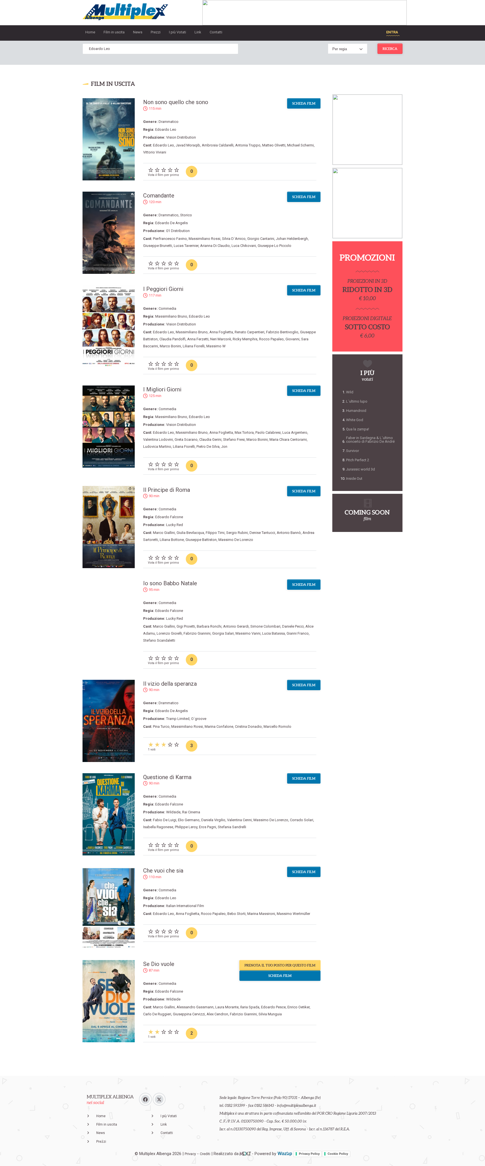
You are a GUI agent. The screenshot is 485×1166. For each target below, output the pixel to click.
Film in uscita (114, 32)
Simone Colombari (265, 626)
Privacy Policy (309, 1154)
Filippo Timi (215, 533)
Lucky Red (174, 525)
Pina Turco (161, 726)
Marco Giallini (164, 533)
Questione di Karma (167, 777)
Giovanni (292, 339)
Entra (392, 32)
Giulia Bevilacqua (190, 533)
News (137, 32)
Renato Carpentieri (249, 332)
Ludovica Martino (157, 446)
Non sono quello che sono (175, 102)
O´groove (198, 719)
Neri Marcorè (220, 339)
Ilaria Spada (249, 1007)
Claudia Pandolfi (172, 339)
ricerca (390, 49)
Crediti (205, 1154)
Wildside (173, 812)
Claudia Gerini (210, 439)
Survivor (352, 451)
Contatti (216, 32)
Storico (186, 215)
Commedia (167, 308)
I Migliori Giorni (162, 389)
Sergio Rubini (237, 533)
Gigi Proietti (186, 626)
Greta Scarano (186, 439)
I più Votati (177, 32)
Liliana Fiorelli (194, 346)
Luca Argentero (294, 432)
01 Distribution (178, 231)
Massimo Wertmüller (293, 914)
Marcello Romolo (277, 726)
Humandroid (356, 410)
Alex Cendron (217, 1014)
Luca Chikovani (244, 246)
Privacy (190, 1154)
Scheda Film (303, 103)
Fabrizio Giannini (197, 633)
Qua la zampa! (357, 429)
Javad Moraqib (188, 145)
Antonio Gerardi (236, 626)
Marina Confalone (219, 726)
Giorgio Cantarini (260, 239)
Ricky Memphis (245, 339)
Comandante (158, 195)
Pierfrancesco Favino (170, 239)
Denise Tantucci (262, 533)
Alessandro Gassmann (195, 1007)
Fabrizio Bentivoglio (282, 332)
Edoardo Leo (165, 129)
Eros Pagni (207, 827)
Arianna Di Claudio (215, 246)
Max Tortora (244, 432)
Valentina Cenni (239, 820)
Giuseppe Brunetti (157, 246)
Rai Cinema (191, 812)
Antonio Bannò (289, 533)
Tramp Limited (177, 719)
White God (354, 420)
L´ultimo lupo (356, 401)
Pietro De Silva (207, 446)
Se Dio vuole (158, 964)
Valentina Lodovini (158, 439)
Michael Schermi (300, 145)
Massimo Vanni (247, 633)
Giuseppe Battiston (201, 540)
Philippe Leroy (186, 827)
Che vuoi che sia (163, 870)
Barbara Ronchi (209, 626)
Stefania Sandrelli (232, 827)
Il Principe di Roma (166, 489)
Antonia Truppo (247, 145)
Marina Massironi (261, 914)
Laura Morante (227, 1007)
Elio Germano (189, 820)
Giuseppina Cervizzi (189, 1014)
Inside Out (354, 478)
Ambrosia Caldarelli (218, 145)
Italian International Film (185, 906)
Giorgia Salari (223, 633)
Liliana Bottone (172, 540)
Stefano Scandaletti (159, 640)
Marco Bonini (170, 346)
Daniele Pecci (293, 626)
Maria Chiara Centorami (288, 439)
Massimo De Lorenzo (235, 540)
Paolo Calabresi (268, 432)
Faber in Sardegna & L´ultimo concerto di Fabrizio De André (370, 439)
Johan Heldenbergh (292, 239)
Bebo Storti (236, 914)
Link (198, 32)
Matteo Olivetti (273, 145)
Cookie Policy (338, 1154)
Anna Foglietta (221, 332)
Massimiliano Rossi (204, 239)
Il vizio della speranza (170, 683)
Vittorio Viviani (154, 152)
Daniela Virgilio (213, 820)
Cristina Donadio (248, 726)
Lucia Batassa (273, 633)
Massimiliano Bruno (171, 316)
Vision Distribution (181, 137)
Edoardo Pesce (273, 1007)
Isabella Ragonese (158, 827)
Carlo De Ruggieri (157, 1014)
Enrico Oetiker (298, 1007)
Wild (349, 392)
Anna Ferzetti (198, 339)
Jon (224, 446)
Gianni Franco (298, 633)
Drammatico (169, 122)
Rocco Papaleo (271, 339)
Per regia (339, 49)
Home (90, 32)
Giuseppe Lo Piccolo (274, 246)
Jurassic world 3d (360, 469)
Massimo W (216, 346)
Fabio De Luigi (164, 820)
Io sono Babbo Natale (170, 583)
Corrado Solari (301, 820)
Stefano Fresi (234, 439)
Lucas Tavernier (186, 246)
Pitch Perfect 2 (357, 460)
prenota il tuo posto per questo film (279, 965)
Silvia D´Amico (234, 239)
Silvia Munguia (270, 1014)
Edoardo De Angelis (171, 223)
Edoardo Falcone (169, 517)
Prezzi (156, 32)
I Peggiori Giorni (163, 289)
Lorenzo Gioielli (169, 633)
